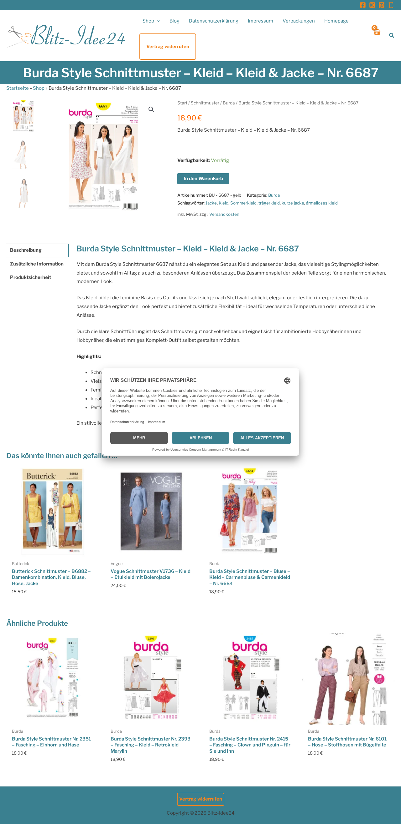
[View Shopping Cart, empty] (377, 35)
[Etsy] (391, 5)
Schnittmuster (205, 102)
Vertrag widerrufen (200, 799)
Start (182, 102)
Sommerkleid (243, 202)
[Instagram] (372, 5)
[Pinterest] (381, 5)
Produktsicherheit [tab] (30, 277)
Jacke (211, 202)
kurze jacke (293, 202)
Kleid (223, 202)
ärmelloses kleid (322, 202)
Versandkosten (224, 214)
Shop (38, 88)
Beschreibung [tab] (26, 250)
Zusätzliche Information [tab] (37, 264)
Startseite (17, 88)
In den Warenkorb (203, 178)
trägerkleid (269, 202)
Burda (229, 102)
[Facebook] (363, 5)
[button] (157, 21)
